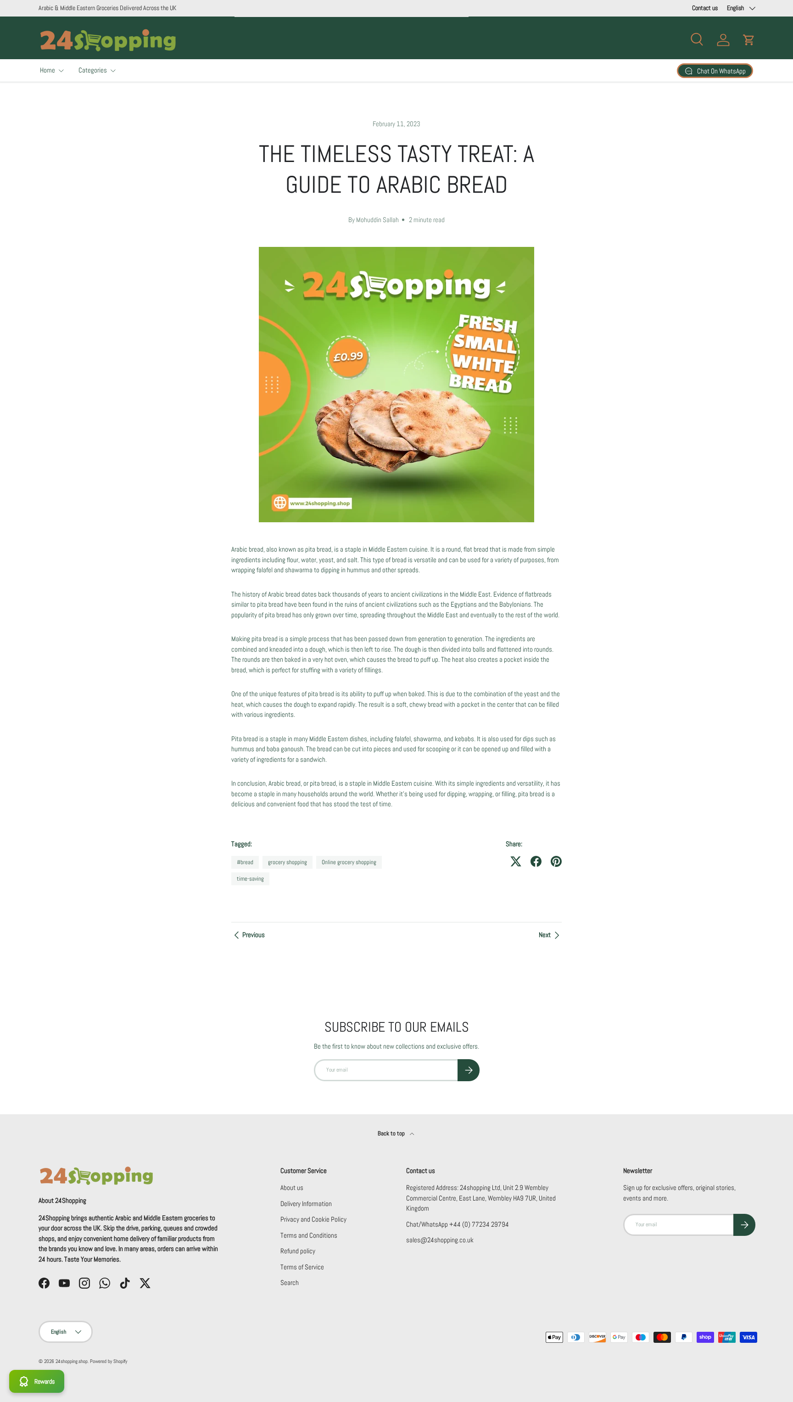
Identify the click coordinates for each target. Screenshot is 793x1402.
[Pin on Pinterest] (556, 861)
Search (289, 1282)
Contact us (705, 8)
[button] (749, 40)
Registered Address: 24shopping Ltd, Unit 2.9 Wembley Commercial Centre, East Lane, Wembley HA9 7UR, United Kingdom (481, 1197)
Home (47, 70)
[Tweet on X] (516, 861)
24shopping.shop (72, 1361)
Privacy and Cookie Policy (313, 1219)
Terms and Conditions (308, 1235)
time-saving (250, 879)
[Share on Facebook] (536, 861)
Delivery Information (306, 1203)
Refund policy (297, 1250)
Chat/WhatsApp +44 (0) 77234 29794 (457, 1224)
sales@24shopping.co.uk (440, 1239)
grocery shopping (287, 862)
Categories (92, 70)
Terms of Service (302, 1266)
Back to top (392, 1133)
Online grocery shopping (349, 862)
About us (291, 1187)
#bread (245, 862)
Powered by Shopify (108, 1361)
